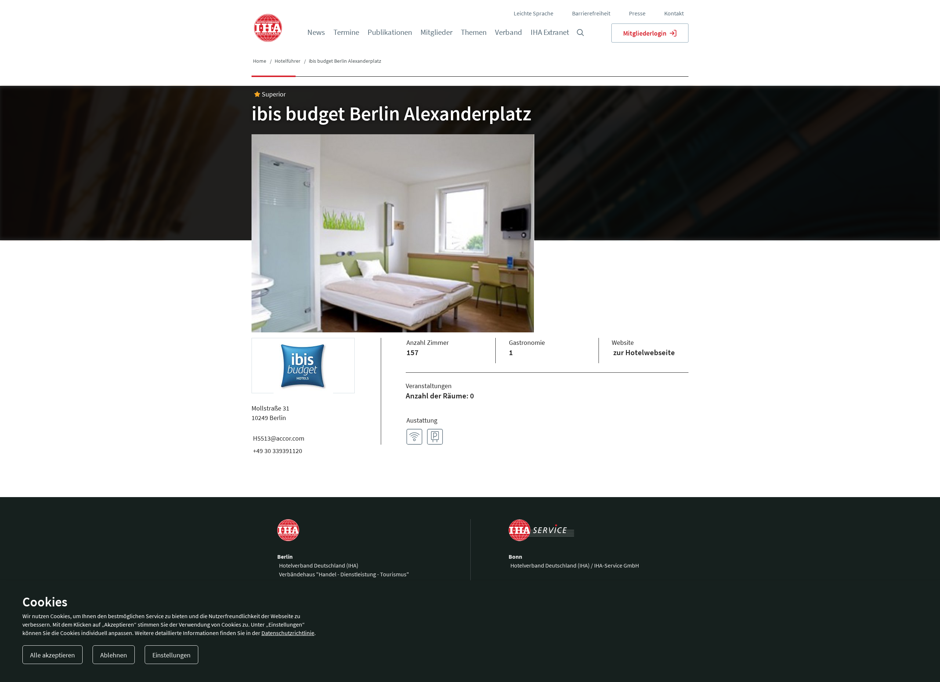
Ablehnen (113, 655)
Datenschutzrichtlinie (287, 633)
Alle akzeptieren (52, 655)
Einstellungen (171, 655)
